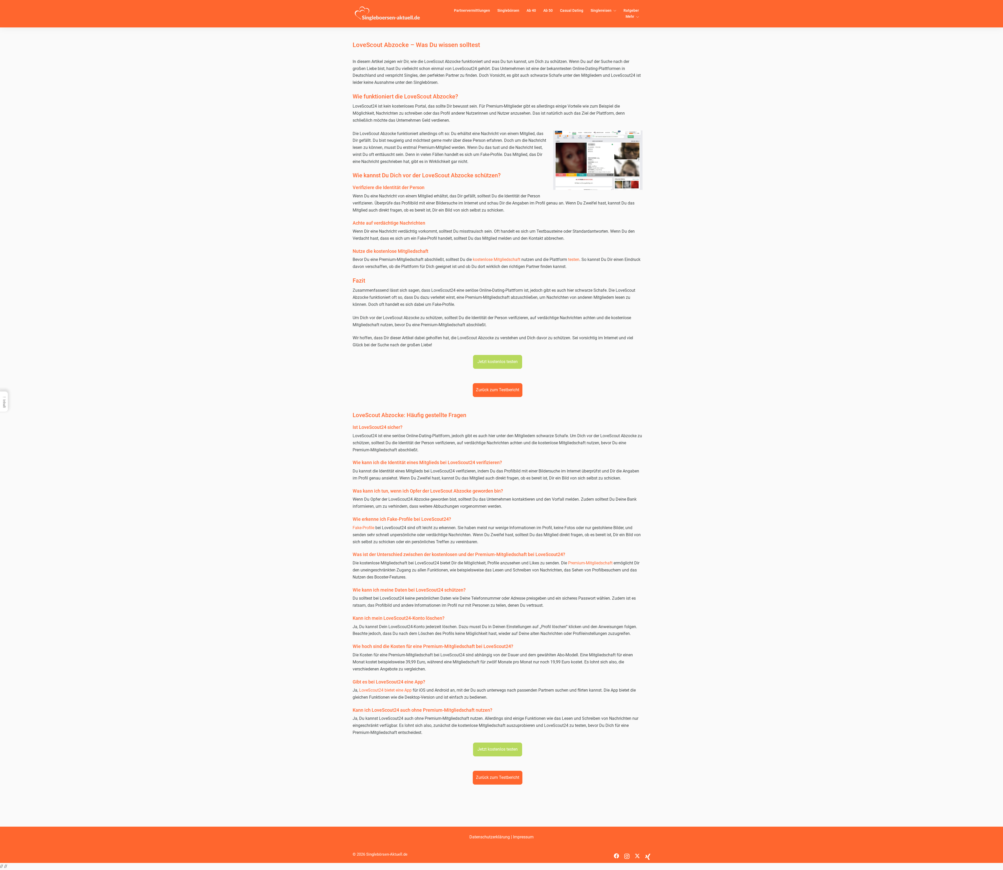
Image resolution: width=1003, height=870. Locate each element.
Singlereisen (601, 10)
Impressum (523, 836)
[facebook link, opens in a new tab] (616, 854)
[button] (497, 362)
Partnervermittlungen (472, 10)
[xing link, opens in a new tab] (647, 854)
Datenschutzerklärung (489, 836)
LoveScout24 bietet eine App (385, 690)
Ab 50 (548, 10)
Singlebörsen (508, 10)
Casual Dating (571, 10)
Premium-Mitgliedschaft (590, 562)
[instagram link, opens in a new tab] (626, 854)
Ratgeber (631, 10)
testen (573, 259)
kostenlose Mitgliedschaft (496, 259)
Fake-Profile (364, 527)
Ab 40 (531, 10)
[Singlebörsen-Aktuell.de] (387, 13)
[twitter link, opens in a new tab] (637, 854)
